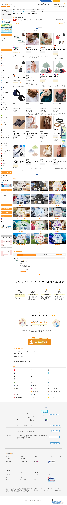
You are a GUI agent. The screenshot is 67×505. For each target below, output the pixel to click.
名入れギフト (18, 394)
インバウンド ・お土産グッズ (5, 127)
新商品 (4, 163)
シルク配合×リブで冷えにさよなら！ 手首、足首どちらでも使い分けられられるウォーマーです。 (32, 141)
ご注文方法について (9, 456)
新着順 (37, 19)
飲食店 (21, 474)
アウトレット (52, 397)
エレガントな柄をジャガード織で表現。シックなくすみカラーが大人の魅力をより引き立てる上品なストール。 (59, 169)
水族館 (49, 472)
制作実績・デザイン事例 (9, 461)
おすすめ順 (19, 19)
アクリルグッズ (35, 394)
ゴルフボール (5, 117)
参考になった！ (22, 271)
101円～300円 (3, 42)
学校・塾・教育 (5, 180)
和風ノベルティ (5, 145)
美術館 (35, 479)
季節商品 (17, 388)
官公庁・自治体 (5, 177)
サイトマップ (36, 458)
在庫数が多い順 (42, 19)
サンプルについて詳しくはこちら (54, 443)
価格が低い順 (25, 19)
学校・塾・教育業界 (37, 474)
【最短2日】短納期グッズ (19, 397)
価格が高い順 (31, 19)
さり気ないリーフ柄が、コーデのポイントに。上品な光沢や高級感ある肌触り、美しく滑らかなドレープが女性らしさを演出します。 (32, 169)
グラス (4, 75)
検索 (59, 254)
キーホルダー (35, 388)
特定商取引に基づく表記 (23, 456)
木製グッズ (4, 148)
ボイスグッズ (5, 155)
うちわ (4, 122)
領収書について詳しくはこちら (54, 425)
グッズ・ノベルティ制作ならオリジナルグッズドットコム (21, 11)
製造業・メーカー (8, 479)
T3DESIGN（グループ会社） (52, 459)
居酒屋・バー (22, 477)
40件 (62, 19)
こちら (9, 17)
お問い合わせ (22, 463)
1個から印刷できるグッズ (36, 397)
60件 (65, 19)
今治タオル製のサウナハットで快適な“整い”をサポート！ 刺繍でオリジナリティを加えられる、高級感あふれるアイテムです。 (46, 86)
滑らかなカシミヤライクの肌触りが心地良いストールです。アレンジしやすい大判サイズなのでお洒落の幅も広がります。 (46, 141)
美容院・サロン (22, 472)
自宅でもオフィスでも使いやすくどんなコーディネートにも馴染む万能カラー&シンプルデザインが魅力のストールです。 (46, 169)
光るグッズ (51, 394)
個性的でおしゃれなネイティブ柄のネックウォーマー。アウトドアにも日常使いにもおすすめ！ (32, 57)
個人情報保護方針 (22, 458)
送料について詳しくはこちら (54, 430)
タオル (4, 102)
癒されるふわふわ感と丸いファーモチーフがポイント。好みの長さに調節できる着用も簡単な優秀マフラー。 (59, 114)
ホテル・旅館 (8, 474)
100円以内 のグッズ (4, 40)
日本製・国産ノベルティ (6, 143)
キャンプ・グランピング (9, 480)
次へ (41, 28)
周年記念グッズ (4, 196)
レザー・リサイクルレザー (53, 388)
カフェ (7, 472)
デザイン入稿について (9, 458)
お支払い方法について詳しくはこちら (53, 414)
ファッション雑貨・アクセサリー (6, 132)
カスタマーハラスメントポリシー (24, 461)
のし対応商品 (5, 124)
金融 (6, 477)
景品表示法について (37, 456)
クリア (64, 254)
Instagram (4, 219)
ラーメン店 (49, 474)
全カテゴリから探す (6, 52)
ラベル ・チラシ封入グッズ (6, 140)
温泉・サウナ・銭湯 (23, 479)
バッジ (4, 158)
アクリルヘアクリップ (24, 258)
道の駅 (21, 480)
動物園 (35, 480)
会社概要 (7, 463)
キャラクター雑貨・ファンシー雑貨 (55, 391)
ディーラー (35, 477)
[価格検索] (11, 38)
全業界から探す (5, 175)
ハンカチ (4, 104)
